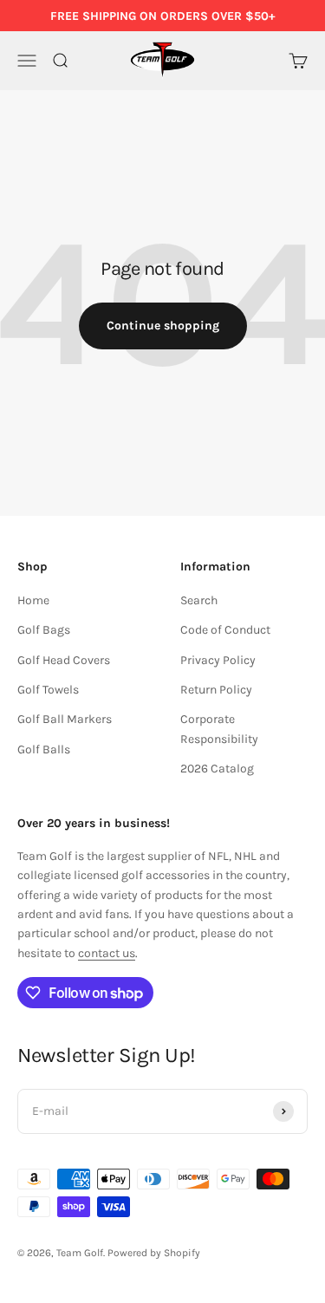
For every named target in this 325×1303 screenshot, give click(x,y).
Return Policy (216, 689)
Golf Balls (43, 749)
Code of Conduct (225, 629)
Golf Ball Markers (64, 719)
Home (33, 600)
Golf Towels (48, 689)
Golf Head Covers (63, 660)
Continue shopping (163, 325)
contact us (106, 953)
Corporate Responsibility (219, 729)
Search (199, 600)
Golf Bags (43, 629)
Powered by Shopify (153, 1253)
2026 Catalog (217, 768)
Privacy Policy (218, 660)
